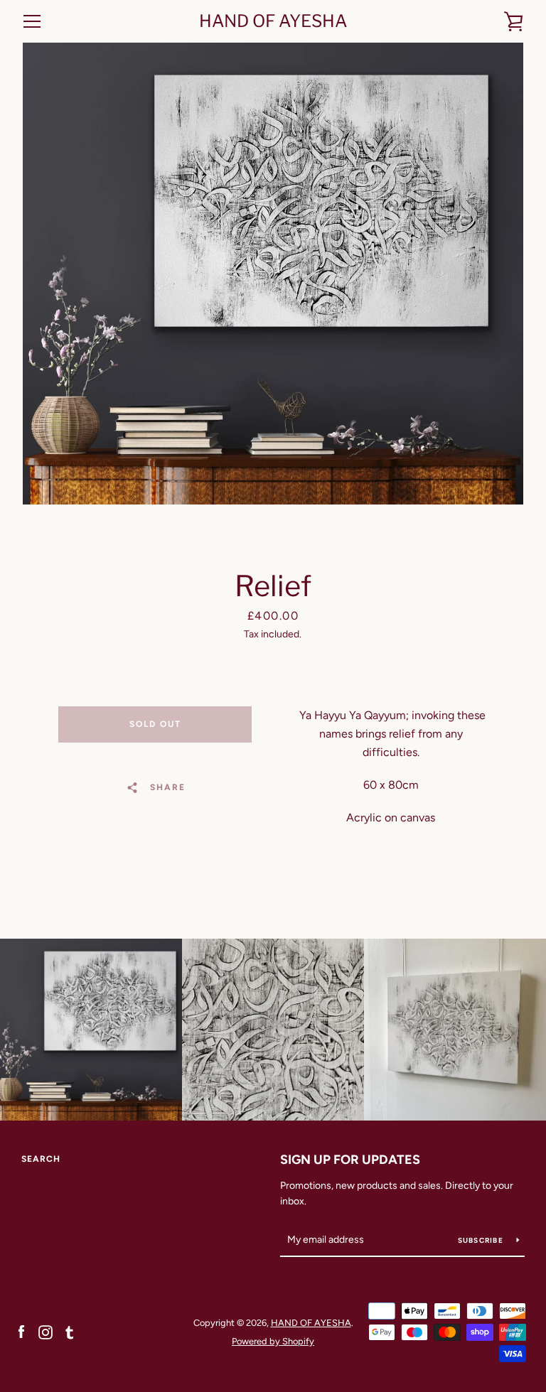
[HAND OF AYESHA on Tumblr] (70, 1331)
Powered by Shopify (273, 1341)
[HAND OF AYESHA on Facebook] (21, 1331)
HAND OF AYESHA (273, 21)
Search (40, 1159)
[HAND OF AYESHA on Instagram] (45, 1331)
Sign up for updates (350, 1159)
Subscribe (482, 1240)
